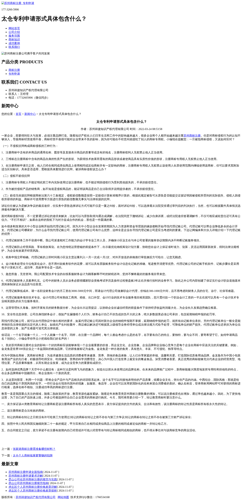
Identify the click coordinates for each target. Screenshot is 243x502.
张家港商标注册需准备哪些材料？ (34, 448)
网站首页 (14, 28)
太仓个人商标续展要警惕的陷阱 (33, 455)
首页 (18, 113)
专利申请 (14, 73)
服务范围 (14, 35)
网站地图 (63, 497)
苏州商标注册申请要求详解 (26, 475)
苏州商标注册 (192, 135)
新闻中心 (30, 113)
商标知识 (14, 39)
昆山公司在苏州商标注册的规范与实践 (33, 479)
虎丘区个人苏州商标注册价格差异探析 (33, 490)
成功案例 (14, 43)
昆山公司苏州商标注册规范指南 (28, 483)
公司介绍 (14, 32)
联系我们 (14, 46)
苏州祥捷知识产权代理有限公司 (36, 497)
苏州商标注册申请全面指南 (26, 471)
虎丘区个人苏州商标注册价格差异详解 (33, 486)
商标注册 (14, 69)
